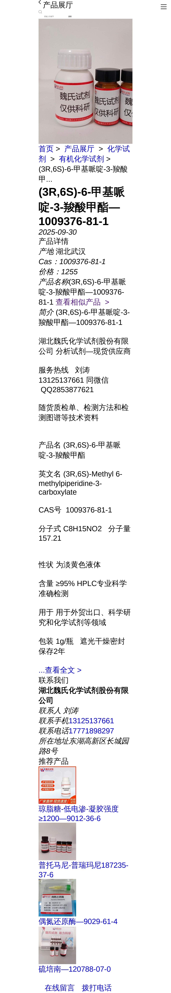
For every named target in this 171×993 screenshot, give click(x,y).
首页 (46, 149)
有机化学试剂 (81, 159)
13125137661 (91, 721)
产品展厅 (79, 149)
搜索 (70, 16)
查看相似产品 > (82, 302)
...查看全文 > (60, 670)
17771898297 (91, 731)
